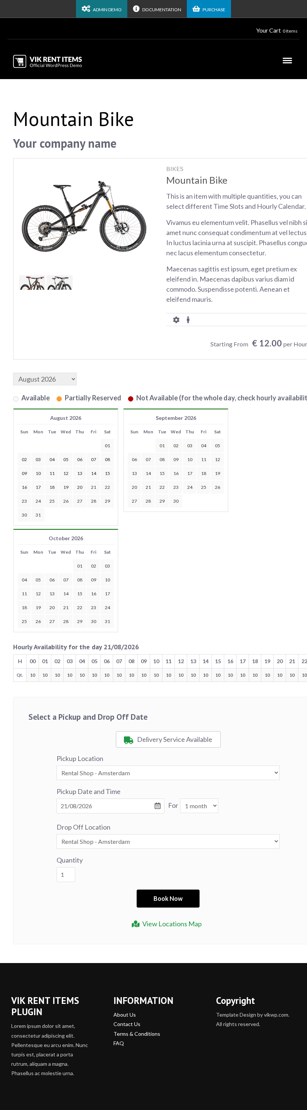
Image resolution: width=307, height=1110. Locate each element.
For (173, 805)
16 (176, 473)
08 (162, 459)
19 (217, 473)
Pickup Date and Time (89, 791)
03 (189, 445)
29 (107, 501)
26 (66, 501)
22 (107, 487)
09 (176, 459)
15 (162, 473)
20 (134, 487)
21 (93, 487)
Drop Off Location (83, 827)
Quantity (70, 860)
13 (134, 473)
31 (38, 515)
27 (79, 501)
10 (189, 459)
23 (24, 501)
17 (189, 473)
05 (217, 445)
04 (203, 445)
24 (38, 501)
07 (148, 459)
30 (24, 515)
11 (203, 459)
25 (52, 501)
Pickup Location (80, 758)
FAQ (118, 1043)
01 (162, 445)
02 (176, 445)
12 (217, 459)
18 (203, 473)
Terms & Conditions (136, 1034)
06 (134, 459)
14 (148, 473)
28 (93, 501)
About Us (124, 1014)
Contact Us (126, 1024)
